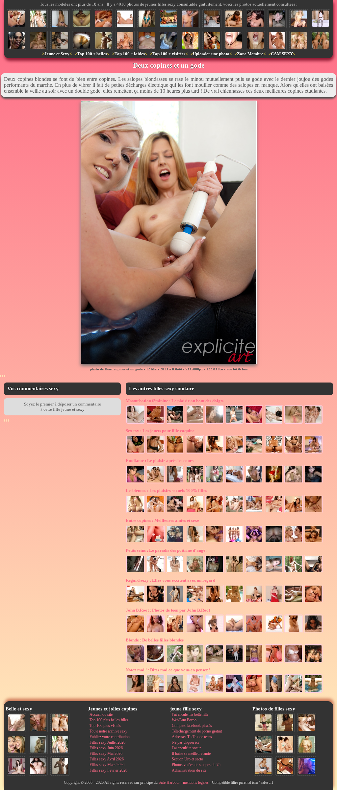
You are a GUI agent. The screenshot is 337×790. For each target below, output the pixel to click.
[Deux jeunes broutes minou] (274, 542)
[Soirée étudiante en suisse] (195, 482)
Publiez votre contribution (110, 736)
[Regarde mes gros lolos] (147, 40)
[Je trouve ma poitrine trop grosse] (313, 692)
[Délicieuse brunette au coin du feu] (214, 602)
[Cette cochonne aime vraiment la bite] (155, 542)
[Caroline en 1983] (306, 744)
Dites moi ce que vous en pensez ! (168, 669)
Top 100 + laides (130, 53)
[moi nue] (16, 766)
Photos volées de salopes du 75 (196, 764)
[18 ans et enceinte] (103, 40)
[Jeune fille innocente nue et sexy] (16, 722)
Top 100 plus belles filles (109, 720)
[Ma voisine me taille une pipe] (38, 722)
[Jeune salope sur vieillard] (125, 40)
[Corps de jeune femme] (293, 662)
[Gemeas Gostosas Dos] (135, 512)
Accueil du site (101, 714)
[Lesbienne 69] (293, 512)
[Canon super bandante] (293, 602)
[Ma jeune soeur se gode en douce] (234, 453)
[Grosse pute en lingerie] (147, 19)
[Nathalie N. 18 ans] (135, 482)
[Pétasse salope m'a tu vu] (313, 572)
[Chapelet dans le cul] (175, 453)
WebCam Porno (184, 720)
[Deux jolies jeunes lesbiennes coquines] (293, 632)
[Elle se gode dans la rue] (234, 423)
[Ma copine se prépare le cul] (135, 453)
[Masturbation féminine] (155, 423)
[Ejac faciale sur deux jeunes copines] (16, 744)
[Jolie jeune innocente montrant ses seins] (168, 40)
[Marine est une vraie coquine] (313, 482)
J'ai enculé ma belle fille (190, 714)
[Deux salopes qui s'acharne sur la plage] (214, 692)
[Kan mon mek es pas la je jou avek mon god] (214, 453)
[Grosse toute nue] (125, 19)
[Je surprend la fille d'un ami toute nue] (190, 19)
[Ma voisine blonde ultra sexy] (234, 602)
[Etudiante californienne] (274, 482)
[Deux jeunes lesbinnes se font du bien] (274, 423)
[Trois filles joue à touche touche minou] (155, 572)
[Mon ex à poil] (155, 662)
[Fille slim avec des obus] (59, 766)
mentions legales (196, 782)
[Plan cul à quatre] (175, 512)
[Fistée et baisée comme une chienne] (135, 632)
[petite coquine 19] (285, 722)
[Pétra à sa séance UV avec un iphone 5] (306, 766)
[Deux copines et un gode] (16, 19)
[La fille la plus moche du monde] (16, 40)
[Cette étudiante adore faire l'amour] (234, 692)
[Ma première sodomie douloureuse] (274, 453)
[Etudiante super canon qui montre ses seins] (214, 482)
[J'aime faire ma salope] (60, 40)
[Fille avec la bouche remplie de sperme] (255, 40)
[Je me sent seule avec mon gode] (155, 453)
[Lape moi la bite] (135, 662)
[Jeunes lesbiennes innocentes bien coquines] (214, 542)
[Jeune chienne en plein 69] (306, 722)
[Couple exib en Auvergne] (175, 423)
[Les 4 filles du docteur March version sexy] (234, 542)
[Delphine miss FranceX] (293, 572)
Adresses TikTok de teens (192, 736)
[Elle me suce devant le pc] (277, 19)
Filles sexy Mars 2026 (107, 764)
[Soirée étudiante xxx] (313, 662)
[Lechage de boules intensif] (214, 662)
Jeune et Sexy (56, 53)
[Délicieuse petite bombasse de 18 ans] (274, 662)
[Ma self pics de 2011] (285, 766)
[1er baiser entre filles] (293, 482)
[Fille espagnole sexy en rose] (254, 662)
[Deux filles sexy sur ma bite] (313, 602)
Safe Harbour (169, 782)
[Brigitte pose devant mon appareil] (175, 602)
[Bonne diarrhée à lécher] (81, 40)
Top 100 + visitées (168, 53)
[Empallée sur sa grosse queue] (254, 632)
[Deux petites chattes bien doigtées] (293, 423)
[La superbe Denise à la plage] (175, 572)
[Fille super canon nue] (38, 19)
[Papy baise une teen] (175, 662)
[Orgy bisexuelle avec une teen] (195, 602)
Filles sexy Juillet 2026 (107, 742)
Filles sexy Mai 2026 (106, 753)
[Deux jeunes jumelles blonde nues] (59, 722)
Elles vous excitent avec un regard (170, 580)
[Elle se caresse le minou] (299, 19)
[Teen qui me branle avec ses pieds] (254, 572)
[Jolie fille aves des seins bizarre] (135, 692)
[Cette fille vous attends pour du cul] (320, 19)
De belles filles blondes (155, 640)
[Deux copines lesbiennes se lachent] (234, 512)
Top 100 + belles (92, 53)
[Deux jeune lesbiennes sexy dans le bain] (195, 542)
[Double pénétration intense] (293, 692)
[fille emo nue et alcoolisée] (214, 572)
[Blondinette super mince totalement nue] (155, 692)
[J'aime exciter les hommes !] (263, 766)
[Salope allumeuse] (38, 40)
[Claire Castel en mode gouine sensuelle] (103, 19)
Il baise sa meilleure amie (191, 753)
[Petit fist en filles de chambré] (254, 692)
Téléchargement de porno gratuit (197, 731)
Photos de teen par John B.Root (168, 610)
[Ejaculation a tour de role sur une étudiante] (212, 40)
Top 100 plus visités (105, 725)
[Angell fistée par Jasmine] (195, 632)
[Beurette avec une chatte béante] (293, 453)
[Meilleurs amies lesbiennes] (313, 423)
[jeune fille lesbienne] (313, 542)
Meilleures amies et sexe (162, 520)
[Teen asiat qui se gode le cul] (254, 423)
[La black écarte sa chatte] (81, 19)
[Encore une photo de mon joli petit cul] (234, 662)
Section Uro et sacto (187, 759)
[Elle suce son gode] (254, 453)
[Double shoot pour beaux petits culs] (320, 40)
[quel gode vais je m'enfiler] (313, 453)
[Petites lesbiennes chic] (155, 512)
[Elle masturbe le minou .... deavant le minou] (214, 423)
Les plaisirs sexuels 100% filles (166, 490)
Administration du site (189, 770)
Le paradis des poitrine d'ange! (166, 550)
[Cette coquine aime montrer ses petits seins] (254, 602)
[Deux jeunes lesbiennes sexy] (214, 512)
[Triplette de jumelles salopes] (299, 40)
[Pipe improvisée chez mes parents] (175, 632)
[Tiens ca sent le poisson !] (274, 632)
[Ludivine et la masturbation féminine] (135, 423)
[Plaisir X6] (254, 512)
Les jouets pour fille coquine (160, 430)
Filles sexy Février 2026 (108, 770)
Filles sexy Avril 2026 (107, 759)
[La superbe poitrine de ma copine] (274, 692)
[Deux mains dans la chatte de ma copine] (254, 542)
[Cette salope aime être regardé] (263, 722)
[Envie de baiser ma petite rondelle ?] (214, 632)
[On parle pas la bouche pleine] (195, 662)
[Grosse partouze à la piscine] (168, 19)
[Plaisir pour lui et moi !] (195, 423)
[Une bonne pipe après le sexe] (233, 19)
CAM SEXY (282, 53)
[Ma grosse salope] (38, 766)
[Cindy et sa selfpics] (135, 572)
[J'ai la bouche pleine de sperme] (233, 40)
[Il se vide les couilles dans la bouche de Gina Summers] (277, 40)
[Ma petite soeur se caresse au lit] (234, 482)
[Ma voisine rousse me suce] (155, 602)
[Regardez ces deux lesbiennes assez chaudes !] (274, 512)
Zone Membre (250, 53)
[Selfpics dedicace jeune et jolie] (38, 744)
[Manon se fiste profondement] (234, 632)
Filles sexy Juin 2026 (106, 748)
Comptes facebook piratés (192, 725)
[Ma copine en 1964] (263, 744)
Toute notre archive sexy (108, 731)
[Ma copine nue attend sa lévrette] (212, 19)
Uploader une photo (211, 53)
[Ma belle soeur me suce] (313, 632)
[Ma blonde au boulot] (135, 602)
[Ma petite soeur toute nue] (155, 632)
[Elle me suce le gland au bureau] (255, 19)
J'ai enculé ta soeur (186, 748)
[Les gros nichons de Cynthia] (175, 692)
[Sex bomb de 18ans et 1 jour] (254, 482)
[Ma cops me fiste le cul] (135, 542)
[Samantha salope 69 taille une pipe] (274, 572)
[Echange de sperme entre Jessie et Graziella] (293, 542)
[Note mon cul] (175, 482)
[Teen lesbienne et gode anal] (195, 453)
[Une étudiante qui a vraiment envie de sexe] (195, 692)
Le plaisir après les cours (160, 460)
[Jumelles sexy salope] (195, 512)
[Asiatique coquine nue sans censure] (190, 40)
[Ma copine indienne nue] (234, 572)
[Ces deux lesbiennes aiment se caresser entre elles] (285, 744)
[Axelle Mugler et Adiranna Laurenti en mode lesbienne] (313, 512)
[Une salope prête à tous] (274, 602)
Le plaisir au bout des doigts (174, 400)
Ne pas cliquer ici (185, 742)
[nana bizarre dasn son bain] (195, 572)
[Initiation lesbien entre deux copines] (155, 482)
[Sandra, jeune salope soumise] (60, 19)
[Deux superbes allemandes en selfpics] (175, 542)
